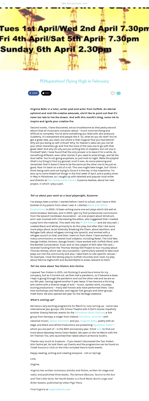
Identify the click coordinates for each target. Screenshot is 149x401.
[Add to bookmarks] (112, 93)
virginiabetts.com (59, 389)
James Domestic (59, 320)
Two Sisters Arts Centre (62, 180)
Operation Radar (103, 324)
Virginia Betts (88, 320)
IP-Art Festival (88, 222)
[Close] (3, 3)
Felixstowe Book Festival (89, 312)
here (99, 329)
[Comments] (118, 93)
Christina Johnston (91, 316)
